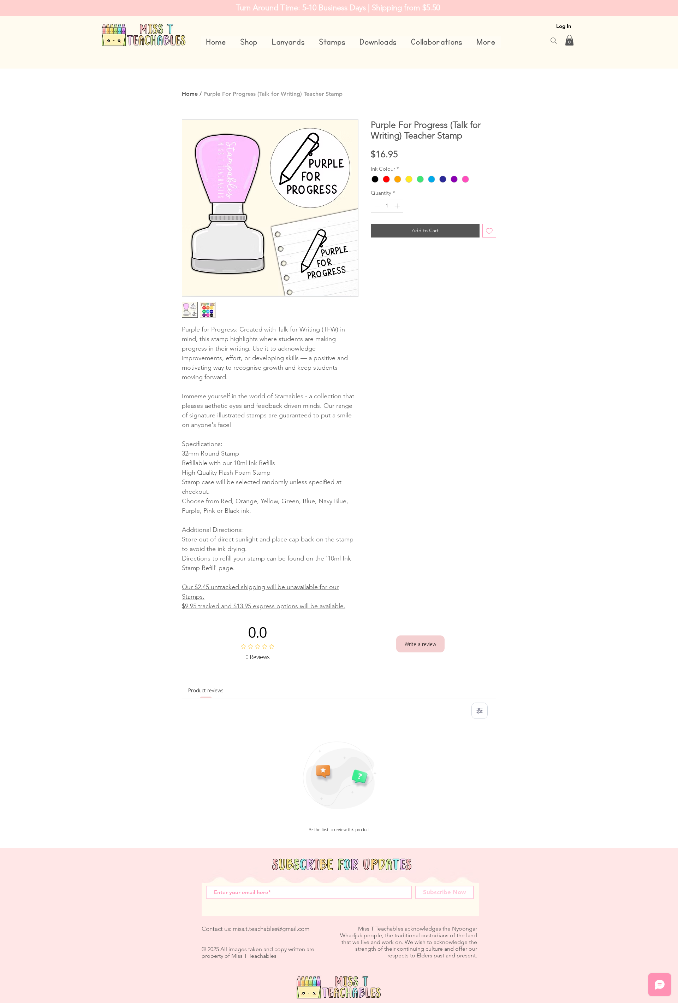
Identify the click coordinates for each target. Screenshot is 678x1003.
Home (190, 93)
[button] (249, 42)
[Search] (553, 40)
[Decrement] (376, 205)
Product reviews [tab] (206, 690)
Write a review (420, 644)
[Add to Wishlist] (489, 230)
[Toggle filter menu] (479, 711)
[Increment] (398, 205)
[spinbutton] (387, 205)
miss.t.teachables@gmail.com (271, 928)
